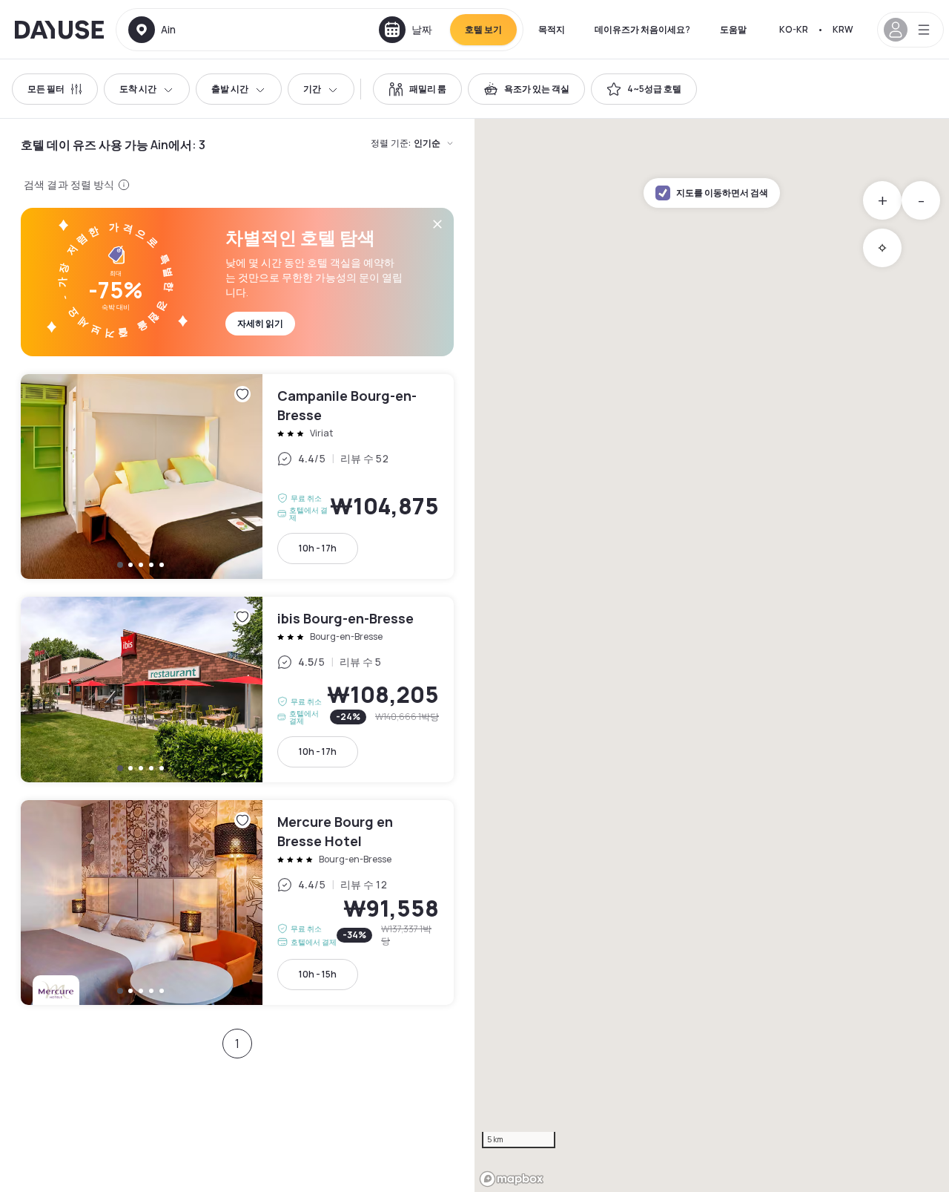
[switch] (417, 89)
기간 (312, 88)
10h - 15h (318, 974)
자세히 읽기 (260, 323)
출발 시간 (229, 88)
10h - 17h (318, 548)
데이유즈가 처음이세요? (642, 29)
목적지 (551, 29)
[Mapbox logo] (511, 1179)
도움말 (733, 29)
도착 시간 (137, 88)
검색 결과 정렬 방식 (69, 184)
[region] (711, 655)
